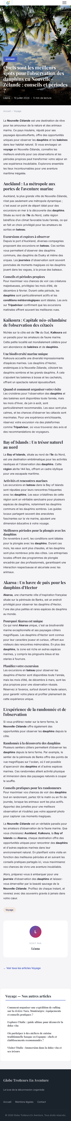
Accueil (7, 111)
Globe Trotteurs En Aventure (26, 1080)
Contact (41, 1101)
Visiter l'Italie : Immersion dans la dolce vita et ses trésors (34, 1049)
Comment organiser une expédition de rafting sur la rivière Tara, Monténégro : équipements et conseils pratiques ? (34, 1011)
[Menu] (64, 2)
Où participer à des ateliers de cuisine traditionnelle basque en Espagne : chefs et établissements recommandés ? (32, 1037)
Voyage (10, 59)
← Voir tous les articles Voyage (22, 968)
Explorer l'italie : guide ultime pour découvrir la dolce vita (35, 1023)
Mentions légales (24, 1101)
